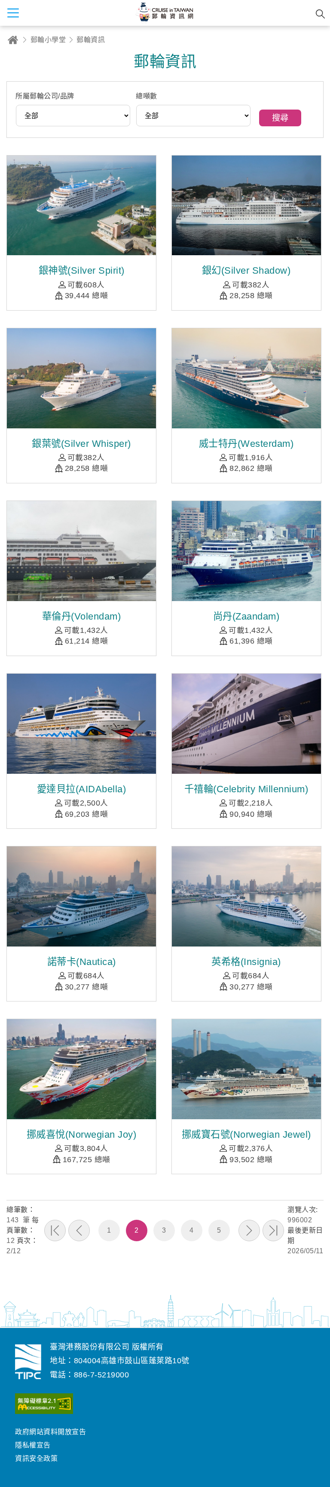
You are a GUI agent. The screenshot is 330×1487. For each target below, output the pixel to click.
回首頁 (12, 39)
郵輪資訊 (90, 39)
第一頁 (55, 1230)
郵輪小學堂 (48, 39)
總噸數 (146, 96)
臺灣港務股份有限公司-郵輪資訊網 (28, 1361)
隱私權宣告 (33, 1445)
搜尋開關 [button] (320, 13)
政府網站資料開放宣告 (50, 1431)
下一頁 (249, 1230)
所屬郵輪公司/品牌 (44, 96)
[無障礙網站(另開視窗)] (44, 1405)
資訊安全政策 (36, 1458)
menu (13, 13)
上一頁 (79, 1230)
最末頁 (273, 1230)
